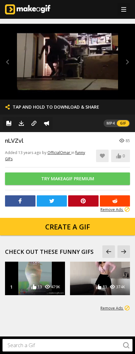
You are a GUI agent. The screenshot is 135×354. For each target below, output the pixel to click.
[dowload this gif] (21, 123)
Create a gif (67, 226)
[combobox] (67, 345)
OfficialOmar (59, 152)
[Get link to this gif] (34, 123)
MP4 (110, 123)
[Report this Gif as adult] (46, 123)
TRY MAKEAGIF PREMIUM (67, 179)
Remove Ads (112, 209)
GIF (123, 123)
